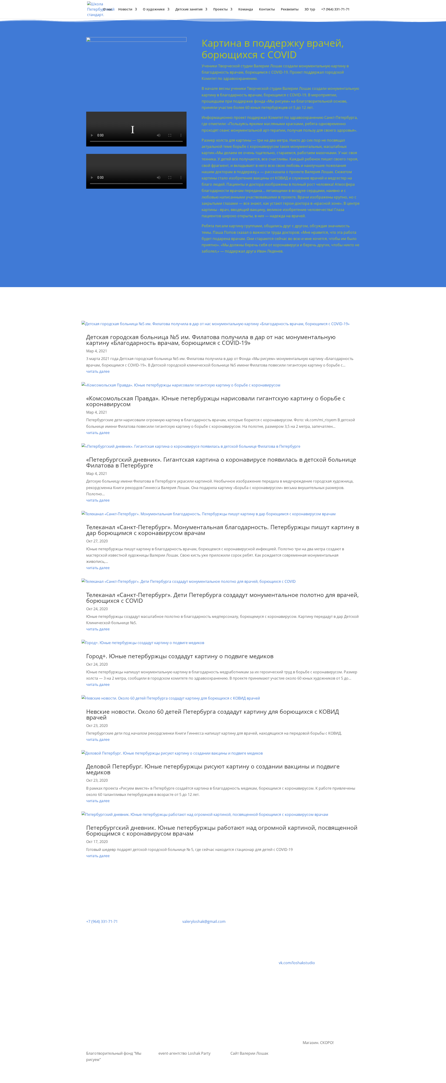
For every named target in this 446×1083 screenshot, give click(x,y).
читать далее (98, 371)
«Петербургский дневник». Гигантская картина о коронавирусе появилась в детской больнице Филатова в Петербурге (221, 462)
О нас (107, 9)
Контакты (267, 9)
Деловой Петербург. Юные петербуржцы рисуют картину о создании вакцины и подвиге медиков (213, 769)
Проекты (220, 9)
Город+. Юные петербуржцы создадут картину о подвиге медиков (179, 656)
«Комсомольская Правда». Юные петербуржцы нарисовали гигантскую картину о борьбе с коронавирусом (215, 401)
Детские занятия (189, 9)
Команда (245, 9)
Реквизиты (289, 9)
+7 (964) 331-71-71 (102, 921)
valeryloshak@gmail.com (204, 921)
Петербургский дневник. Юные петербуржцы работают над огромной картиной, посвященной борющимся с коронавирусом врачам (221, 830)
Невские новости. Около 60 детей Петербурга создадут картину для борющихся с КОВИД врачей (212, 714)
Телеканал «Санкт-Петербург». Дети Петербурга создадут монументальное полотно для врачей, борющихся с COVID (222, 597)
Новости (125, 9)
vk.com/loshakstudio (297, 962)
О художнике (154, 9)
